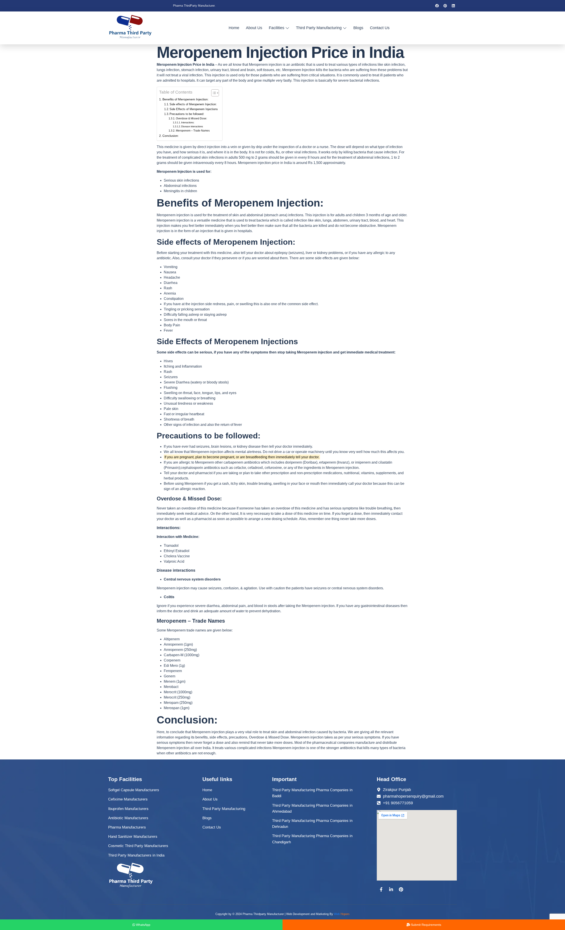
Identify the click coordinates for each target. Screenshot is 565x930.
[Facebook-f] (381, 889)
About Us (254, 28)
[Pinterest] (445, 5)
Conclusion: (170, 135)
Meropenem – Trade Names (192, 130)
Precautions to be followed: (187, 114)
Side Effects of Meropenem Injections (194, 109)
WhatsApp (142, 924)
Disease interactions (192, 126)
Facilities (276, 28)
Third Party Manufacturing (319, 28)
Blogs (358, 28)
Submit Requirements (425, 924)
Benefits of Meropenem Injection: (185, 99)
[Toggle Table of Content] (213, 93)
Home (234, 28)
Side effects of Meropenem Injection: (193, 104)
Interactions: (187, 122)
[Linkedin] (453, 5)
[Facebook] (437, 5)
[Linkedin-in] (391, 889)
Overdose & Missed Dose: (191, 118)
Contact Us (380, 28)
